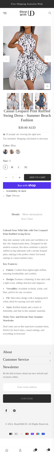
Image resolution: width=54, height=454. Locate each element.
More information (32, 214)
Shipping (21, 138)
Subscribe (27, 398)
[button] (50, 13)
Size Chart (27, 218)
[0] (47, 450)
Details (16, 214)
